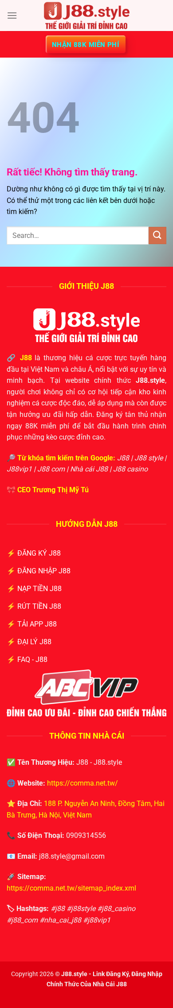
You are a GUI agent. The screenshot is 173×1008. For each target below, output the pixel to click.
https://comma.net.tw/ (82, 783)
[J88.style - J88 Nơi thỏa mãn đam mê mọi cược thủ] (86, 15)
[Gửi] (157, 235)
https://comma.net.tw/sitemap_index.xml (71, 888)
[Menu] (12, 15)
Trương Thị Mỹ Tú (60, 490)
